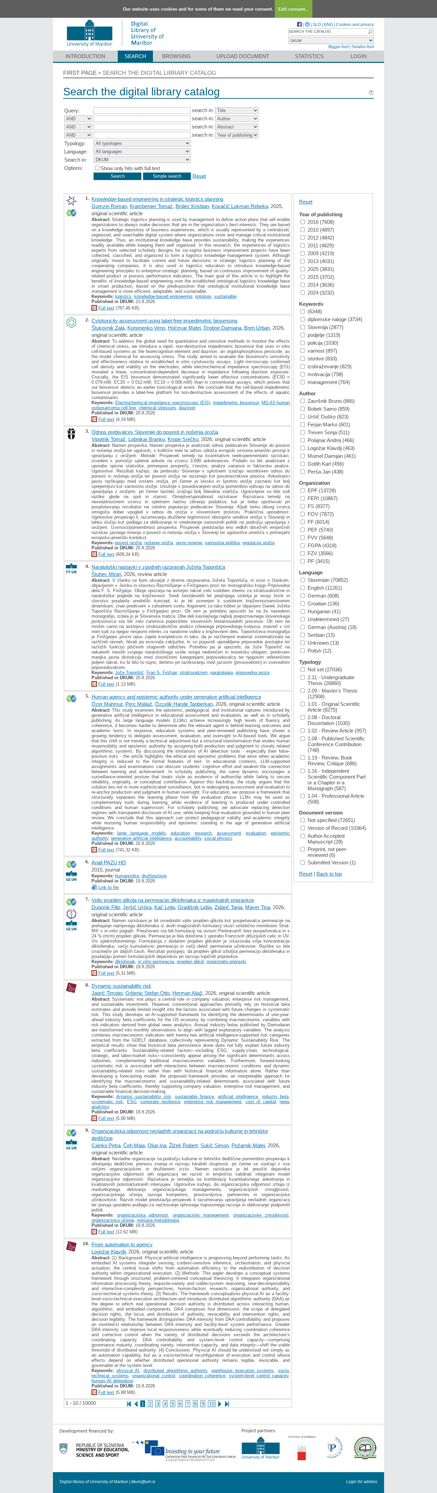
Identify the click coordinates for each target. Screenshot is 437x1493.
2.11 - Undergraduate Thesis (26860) (331, 680)
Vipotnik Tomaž (108, 439)
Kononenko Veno (146, 328)
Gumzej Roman (109, 206)
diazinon (187, 407)
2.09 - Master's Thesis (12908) (332, 693)
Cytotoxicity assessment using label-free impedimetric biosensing (164, 321)
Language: (75, 151)
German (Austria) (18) (332, 627)
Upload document (242, 56)
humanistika (127, 875)
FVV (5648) (320, 537)
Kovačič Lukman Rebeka (240, 206)
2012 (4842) (321, 238)
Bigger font (338, 46)
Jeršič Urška (137, 907)
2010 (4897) (321, 230)
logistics (123, 296)
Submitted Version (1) (332, 862)
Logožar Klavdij (108, 1252)
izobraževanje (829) (330, 366)
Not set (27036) (325, 669)
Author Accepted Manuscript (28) (326, 839)
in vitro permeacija (156, 961)
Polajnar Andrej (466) (331, 440)
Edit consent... (293, 9)
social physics (218, 838)
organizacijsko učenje (112, 1220)
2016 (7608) (321, 222)
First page (80, 73)
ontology (203, 296)
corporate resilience (160, 1101)
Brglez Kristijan (192, 206)
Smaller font (363, 46)
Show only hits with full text (130, 168)
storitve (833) (322, 358)
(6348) (315, 311)
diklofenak (125, 961)
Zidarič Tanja (228, 907)
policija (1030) (323, 343)
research (203, 833)
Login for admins (361, 1481)
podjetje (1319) (324, 335)
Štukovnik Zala (108, 328)
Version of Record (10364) (337, 828)
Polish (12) (320, 651)
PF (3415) (319, 561)
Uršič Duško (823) (328, 417)
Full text (106, 308)
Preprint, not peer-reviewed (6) (328, 852)
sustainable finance (194, 1096)
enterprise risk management (212, 1101)
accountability (187, 838)
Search (135, 56)
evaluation (256, 833)
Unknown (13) (323, 643)
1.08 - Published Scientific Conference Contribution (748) (336, 744)
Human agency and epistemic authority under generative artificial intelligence (176, 697)
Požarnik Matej (248, 1145)
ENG (328, 24)
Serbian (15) (321, 635)
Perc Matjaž (138, 704)
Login (359, 56)
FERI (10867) (323, 498)
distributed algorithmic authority (175, 1370)
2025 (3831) (321, 269)
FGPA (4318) (322, 545)
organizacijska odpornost (142, 1215)
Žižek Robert (183, 1145)
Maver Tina (257, 907)
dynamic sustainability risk (143, 1096)
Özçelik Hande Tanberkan (184, 704)
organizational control (153, 1375)
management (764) (329, 382)
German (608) (323, 596)
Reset (199, 176)
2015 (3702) (321, 277)
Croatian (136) (323, 603)
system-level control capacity (258, 1375)
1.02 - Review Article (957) (337, 731)
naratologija (221, 672)
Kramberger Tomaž (151, 206)
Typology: (75, 143)
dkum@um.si (143, 1481)
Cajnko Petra (106, 1145)
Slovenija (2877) (325, 327)
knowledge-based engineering (163, 296)
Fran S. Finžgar (161, 672)
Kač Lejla (164, 907)
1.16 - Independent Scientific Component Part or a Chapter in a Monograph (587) (337, 779)
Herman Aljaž (187, 993)
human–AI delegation (112, 1380)
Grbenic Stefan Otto (147, 993)
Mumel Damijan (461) (332, 456)
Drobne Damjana (222, 328)
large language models (141, 833)
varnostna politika (222, 542)
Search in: (75, 160)
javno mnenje (189, 542)
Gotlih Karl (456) (326, 464)
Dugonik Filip (105, 907)
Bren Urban (257, 328)
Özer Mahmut (107, 704)
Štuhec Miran (106, 574)
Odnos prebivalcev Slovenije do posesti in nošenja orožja (154, 432)
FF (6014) (318, 522)
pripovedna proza (252, 672)
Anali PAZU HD (108, 862)
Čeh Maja (134, 1145)
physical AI (128, 1370)
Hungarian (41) (324, 611)
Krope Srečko (183, 439)
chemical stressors (157, 407)
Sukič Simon (214, 1145)
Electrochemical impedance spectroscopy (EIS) (162, 402)
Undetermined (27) (328, 619)
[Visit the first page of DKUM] (115, 47)
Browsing (176, 56)
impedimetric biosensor (236, 402)
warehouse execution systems (242, 1370)
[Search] (370, 32)
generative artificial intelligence (141, 838)
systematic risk (107, 1101)
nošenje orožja (158, 542)
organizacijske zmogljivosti (260, 1215)
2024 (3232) (321, 293)
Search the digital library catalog (159, 73)
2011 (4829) (321, 245)
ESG (132, 1101)
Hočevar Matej (184, 328)
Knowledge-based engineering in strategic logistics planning (157, 199)
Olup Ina (156, 1145)
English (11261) (325, 588)
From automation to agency (122, 1244)
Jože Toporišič (129, 672)
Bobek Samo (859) (329, 409)
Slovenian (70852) (328, 580)
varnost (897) (322, 351)
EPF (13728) (322, 490)
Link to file (108, 887)
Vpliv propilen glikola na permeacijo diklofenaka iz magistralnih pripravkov (172, 900)
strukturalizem (194, 672)
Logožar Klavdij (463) (331, 448)
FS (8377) (319, 506)
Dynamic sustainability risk (121, 986)
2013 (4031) (321, 261)
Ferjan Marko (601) (329, 424)
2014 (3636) (321, 285)
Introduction (85, 56)
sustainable (225, 296)
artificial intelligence (238, 1096)
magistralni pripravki (226, 961)
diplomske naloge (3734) (335, 319)
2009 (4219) (321, 253)
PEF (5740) (320, 530)
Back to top (329, 874)
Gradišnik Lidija (195, 907)
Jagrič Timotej (107, 993)
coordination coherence (202, 1375)
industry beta (275, 1096)
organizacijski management (201, 1215)
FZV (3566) (320, 553)
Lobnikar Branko (146, 439)
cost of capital (260, 1101)
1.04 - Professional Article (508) (336, 799)
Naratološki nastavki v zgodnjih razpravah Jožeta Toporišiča (158, 567)
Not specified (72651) (331, 820)
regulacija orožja (258, 542)
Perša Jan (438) (325, 472)
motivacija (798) (325, 374)
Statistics (309, 56)
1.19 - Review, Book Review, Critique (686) (332, 760)
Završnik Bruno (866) (331, 401)
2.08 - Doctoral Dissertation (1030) (329, 720)
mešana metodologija (158, 1220)
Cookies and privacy (355, 24)
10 (211, 1404)
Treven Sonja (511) (329, 432)
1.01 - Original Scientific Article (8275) (334, 707)
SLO (317, 24)
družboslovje (154, 875)
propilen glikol (190, 961)
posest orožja (128, 542)
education (180, 833)
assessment (229, 833)
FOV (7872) (321, 514)
